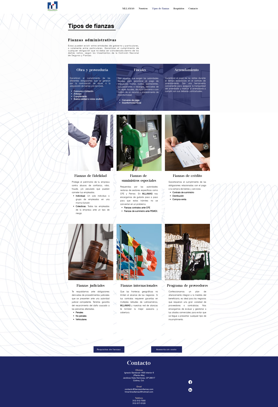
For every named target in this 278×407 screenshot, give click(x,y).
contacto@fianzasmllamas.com (139, 389)
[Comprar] (190, 382)
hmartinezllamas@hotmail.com (139, 392)
